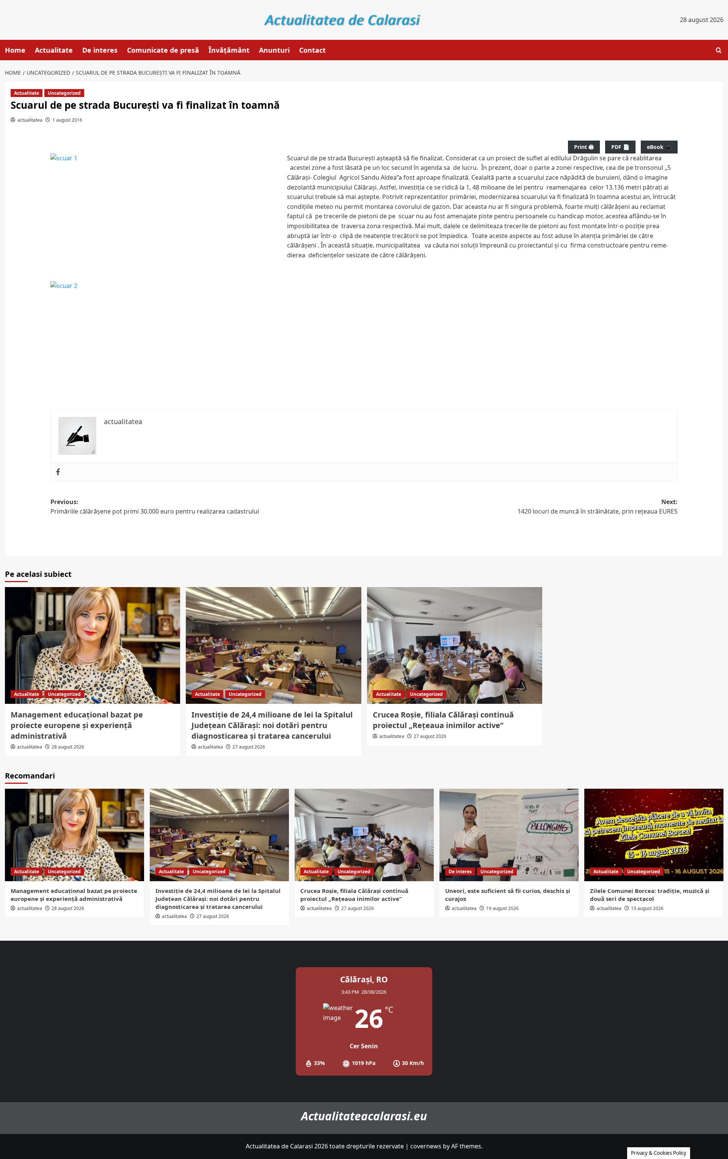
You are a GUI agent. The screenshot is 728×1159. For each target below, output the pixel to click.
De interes (100, 50)
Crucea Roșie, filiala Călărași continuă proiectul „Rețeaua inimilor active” (443, 719)
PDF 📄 (620, 146)
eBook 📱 (659, 146)
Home (15, 50)
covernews (425, 1146)
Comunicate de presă (163, 50)
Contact (312, 50)
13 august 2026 (647, 908)
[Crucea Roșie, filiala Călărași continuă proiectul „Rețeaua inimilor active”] (455, 645)
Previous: (154, 507)
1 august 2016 (67, 120)
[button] (718, 50)
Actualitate (54, 50)
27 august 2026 (248, 747)
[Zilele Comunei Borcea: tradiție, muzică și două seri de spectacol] (653, 835)
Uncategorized (64, 93)
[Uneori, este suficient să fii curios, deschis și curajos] (509, 835)
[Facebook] (58, 472)
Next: (598, 507)
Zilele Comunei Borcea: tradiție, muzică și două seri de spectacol (649, 894)
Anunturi (274, 50)
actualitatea (29, 120)
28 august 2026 (68, 747)
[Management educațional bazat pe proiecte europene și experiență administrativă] (92, 645)
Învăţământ (229, 50)
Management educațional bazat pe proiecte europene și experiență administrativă (77, 725)
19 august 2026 (502, 908)
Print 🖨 (584, 146)
